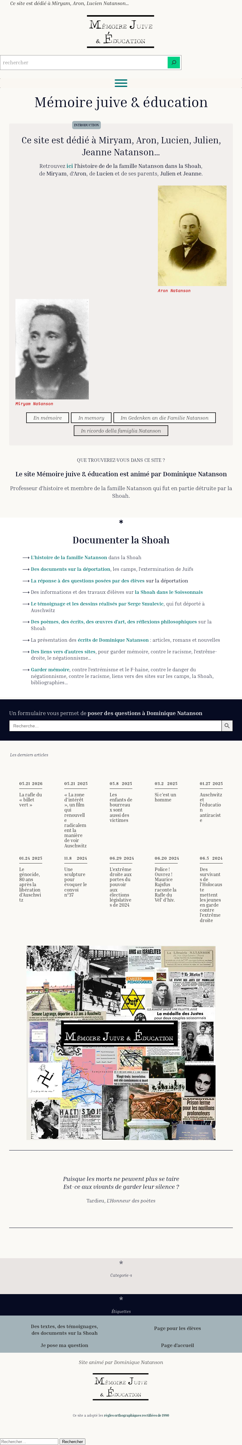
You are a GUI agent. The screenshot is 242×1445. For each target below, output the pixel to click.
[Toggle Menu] (121, 83)
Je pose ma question (64, 1345)
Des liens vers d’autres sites (63, 651)
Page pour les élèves (177, 1328)
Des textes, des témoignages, (64, 1326)
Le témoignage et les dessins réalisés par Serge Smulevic (97, 603)
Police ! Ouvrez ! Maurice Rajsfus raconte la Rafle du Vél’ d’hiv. (165, 885)
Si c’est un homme (165, 797)
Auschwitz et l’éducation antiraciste (211, 807)
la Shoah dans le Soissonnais (169, 592)
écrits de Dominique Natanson (113, 640)
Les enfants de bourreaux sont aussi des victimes (121, 807)
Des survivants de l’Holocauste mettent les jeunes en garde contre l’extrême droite (211, 895)
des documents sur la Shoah (65, 1333)
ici (69, 165)
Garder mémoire (50, 669)
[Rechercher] (174, 62)
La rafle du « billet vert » (30, 799)
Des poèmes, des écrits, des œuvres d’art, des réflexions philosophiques (114, 621)
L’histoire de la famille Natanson (69, 557)
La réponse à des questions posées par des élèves (88, 580)
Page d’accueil (177, 1345)
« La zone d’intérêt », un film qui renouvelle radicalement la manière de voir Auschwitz (75, 820)
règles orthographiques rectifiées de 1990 (136, 1415)
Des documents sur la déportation (70, 569)
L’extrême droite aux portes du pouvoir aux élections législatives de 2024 (121, 887)
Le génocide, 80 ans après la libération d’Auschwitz (30, 885)
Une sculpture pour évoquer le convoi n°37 (75, 882)
